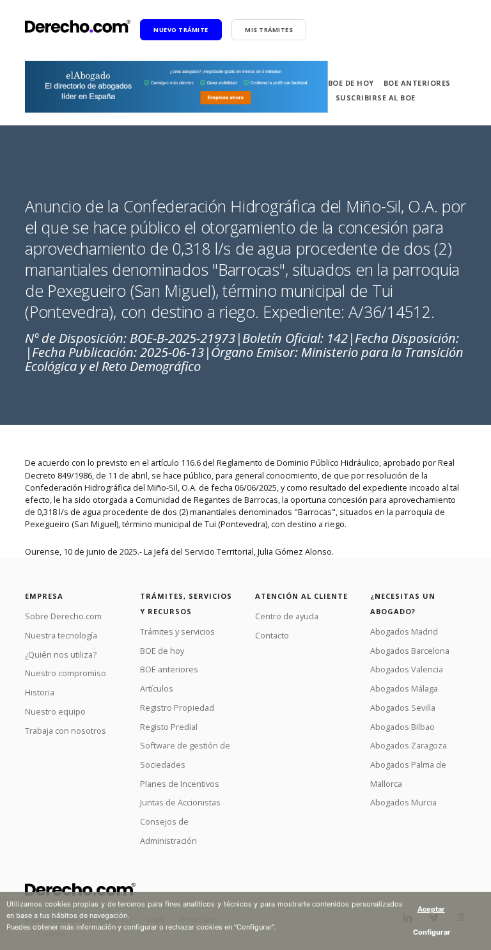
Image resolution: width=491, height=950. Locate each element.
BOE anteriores (417, 83)
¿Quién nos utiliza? (61, 654)
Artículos (156, 688)
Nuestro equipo (55, 711)
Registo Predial (169, 726)
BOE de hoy (351, 83)
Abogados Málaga (404, 688)
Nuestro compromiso (65, 673)
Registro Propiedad (177, 707)
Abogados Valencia (406, 669)
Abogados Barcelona (409, 650)
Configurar (432, 932)
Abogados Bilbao (402, 726)
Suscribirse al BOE (376, 97)
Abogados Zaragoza (408, 745)
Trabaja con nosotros (65, 730)
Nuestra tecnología (61, 635)
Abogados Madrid (404, 631)
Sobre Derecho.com (63, 616)
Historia (39, 692)
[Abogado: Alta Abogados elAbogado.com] (176, 87)
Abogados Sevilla (402, 707)
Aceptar (431, 909)
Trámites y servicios (177, 631)
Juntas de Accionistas (180, 802)
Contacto (272, 635)
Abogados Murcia (403, 802)
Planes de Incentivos (179, 783)
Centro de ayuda (286, 616)
